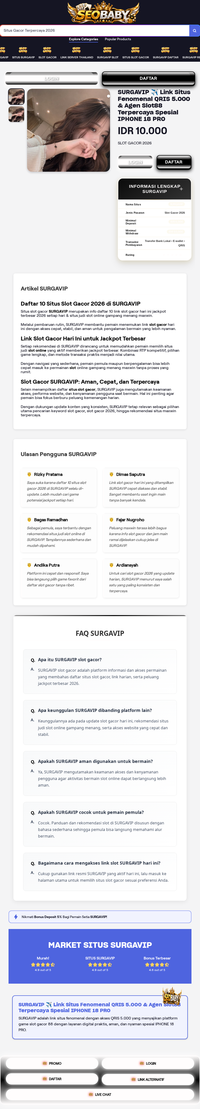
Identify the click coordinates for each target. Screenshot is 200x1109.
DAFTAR (148, 78)
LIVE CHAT (103, 1093)
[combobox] (95, 30)
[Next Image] (106, 131)
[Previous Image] (31, 131)
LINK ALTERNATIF (151, 1078)
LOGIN (51, 78)
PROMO (55, 1065)
